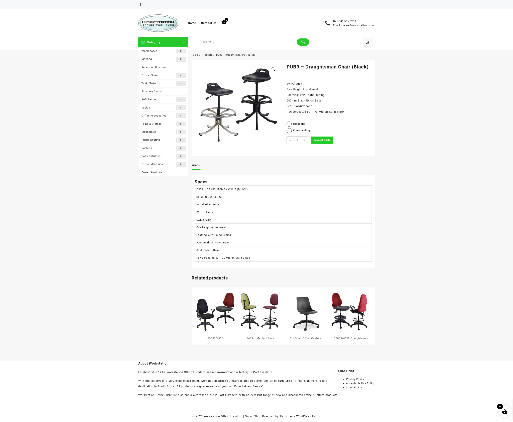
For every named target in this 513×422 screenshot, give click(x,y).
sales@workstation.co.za (358, 25)
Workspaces (149, 50)
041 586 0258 (347, 21)
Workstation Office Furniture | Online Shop (232, 416)
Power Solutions (151, 172)
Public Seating (150, 139)
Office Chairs (150, 75)
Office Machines (152, 164)
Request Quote (322, 140)
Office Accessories (153, 115)
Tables (145, 107)
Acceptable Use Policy (360, 383)
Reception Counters (154, 67)
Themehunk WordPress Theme (300, 416)
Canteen (146, 148)
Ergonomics (149, 131)
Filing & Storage (151, 123)
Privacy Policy (355, 379)
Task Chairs (149, 83)
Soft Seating (149, 99)
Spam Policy (354, 387)
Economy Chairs (151, 91)
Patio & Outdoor (151, 156)
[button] (273, 69)
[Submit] (303, 42)
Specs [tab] (196, 165)
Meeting (146, 58)
